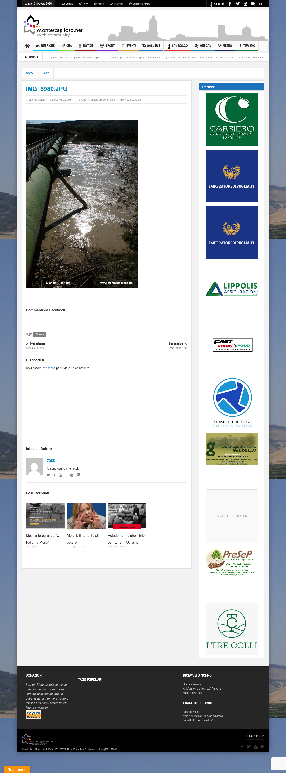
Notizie (88, 46)
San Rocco (180, 46)
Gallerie (153, 46)
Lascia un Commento (103, 99)
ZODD (51, 461)
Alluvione (40, 334)
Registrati (118, 3)
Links (85, 3)
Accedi (101, 3)
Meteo (227, 46)
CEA (69, 46)
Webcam (205, 46)
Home (30, 73)
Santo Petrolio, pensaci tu (260, 57)
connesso (49, 368)
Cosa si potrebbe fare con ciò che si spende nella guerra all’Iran (166, 57)
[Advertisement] (188, 39)
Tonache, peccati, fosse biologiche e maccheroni (100, 57)
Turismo (249, 46)
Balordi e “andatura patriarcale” (223, 57)
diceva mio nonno (192, 684)
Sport (110, 46)
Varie (46, 73)
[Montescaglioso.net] (53, 25)
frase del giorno (191, 712)
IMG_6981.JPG (178, 346)
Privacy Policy (255, 736)
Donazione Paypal (141, 3)
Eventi (131, 46)
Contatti (69, 3)
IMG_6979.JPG (35, 346)
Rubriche (48, 46)
